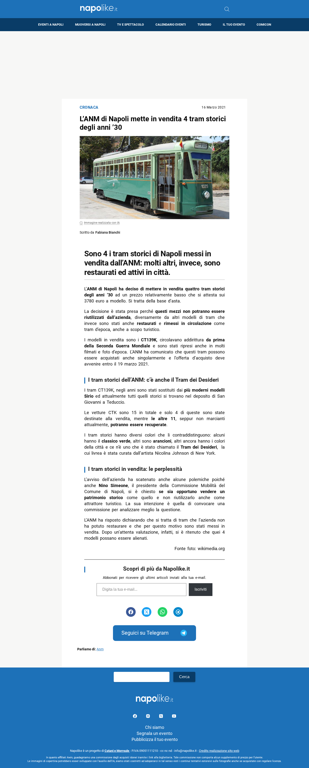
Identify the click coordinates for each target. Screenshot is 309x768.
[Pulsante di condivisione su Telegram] (178, 612)
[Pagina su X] (161, 716)
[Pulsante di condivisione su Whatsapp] (162, 612)
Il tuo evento (234, 24)
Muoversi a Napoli (90, 24)
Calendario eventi (170, 24)
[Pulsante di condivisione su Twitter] (146, 612)
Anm (100, 649)
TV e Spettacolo (130, 24)
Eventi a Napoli (50, 24)
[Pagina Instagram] (148, 716)
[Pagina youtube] (174, 716)
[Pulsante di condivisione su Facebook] (131, 612)
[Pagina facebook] (135, 716)
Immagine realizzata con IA (102, 222)
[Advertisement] (154, 65)
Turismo (204, 24)
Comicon (264, 24)
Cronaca (89, 107)
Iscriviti (201, 589)
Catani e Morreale (117, 751)
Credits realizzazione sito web (219, 751)
